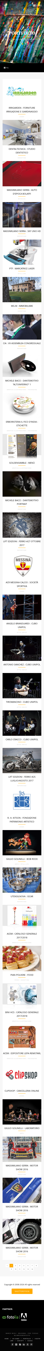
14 (32, 1269)
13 (28, 1269)
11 (19, 1269)
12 (24, 1269)
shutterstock (22, 1291)
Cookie (30, 1341)
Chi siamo (15, 1338)
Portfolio (27, 1338)
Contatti (20, 1341)
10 (15, 1269)
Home (7, 1338)
